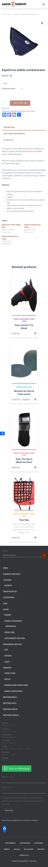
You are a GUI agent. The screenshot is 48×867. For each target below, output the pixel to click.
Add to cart (18, 103)
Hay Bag (24, 519)
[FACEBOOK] (4, 828)
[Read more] (35, 467)
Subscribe (9, 810)
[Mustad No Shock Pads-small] (24, 363)
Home (4, 14)
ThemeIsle (32, 861)
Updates (41, 849)
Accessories (25, 843)
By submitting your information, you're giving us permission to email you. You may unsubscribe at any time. (23, 801)
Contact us (24, 855)
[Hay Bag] (24, 494)
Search (5, 551)
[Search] (44, 555)
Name (8, 777)
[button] (42, 23)
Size (5, 84)
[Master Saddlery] (15, 4)
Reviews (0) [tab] (8, 140)
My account (28, 849)
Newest (7, 849)
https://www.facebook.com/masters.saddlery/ (20, 820)
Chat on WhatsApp (19, 768)
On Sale (17, 849)
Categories (38, 843)
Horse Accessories (21, 319)
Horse (9, 14)
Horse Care (15, 14)
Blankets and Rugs (18, 111)
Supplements (10, 843)
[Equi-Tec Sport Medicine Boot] (24, 429)
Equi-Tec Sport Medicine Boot (24, 460)
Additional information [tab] (14, 134)
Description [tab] (9, 127)
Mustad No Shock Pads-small (24, 392)
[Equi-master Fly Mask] (24, 295)
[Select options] (35, 333)
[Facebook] (2, 433)
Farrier (19, 387)
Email (7, 787)
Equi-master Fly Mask (24, 327)
